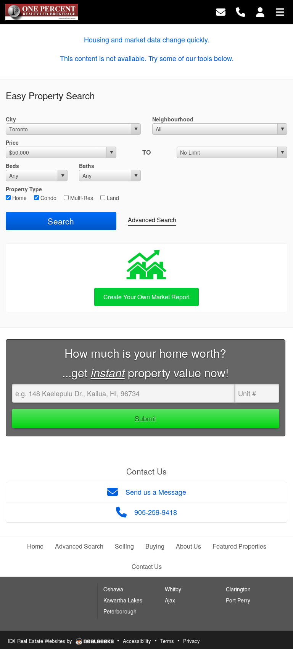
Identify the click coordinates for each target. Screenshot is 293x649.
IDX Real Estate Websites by (41, 640)
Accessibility (137, 640)
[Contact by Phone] (240, 11)
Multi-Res (81, 198)
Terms (167, 640)
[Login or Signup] (260, 11)
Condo (47, 198)
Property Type (24, 189)
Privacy (191, 640)
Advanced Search (152, 219)
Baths (86, 166)
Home (19, 198)
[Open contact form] (220, 11)
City (11, 119)
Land (112, 198)
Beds (12, 166)
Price (12, 142)
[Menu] (280, 11)
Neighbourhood (172, 119)
